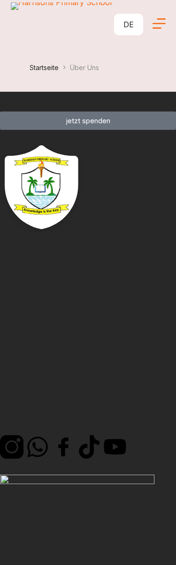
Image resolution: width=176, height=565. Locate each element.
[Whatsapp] (37, 447)
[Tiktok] (89, 447)
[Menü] (159, 23)
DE (128, 24)
